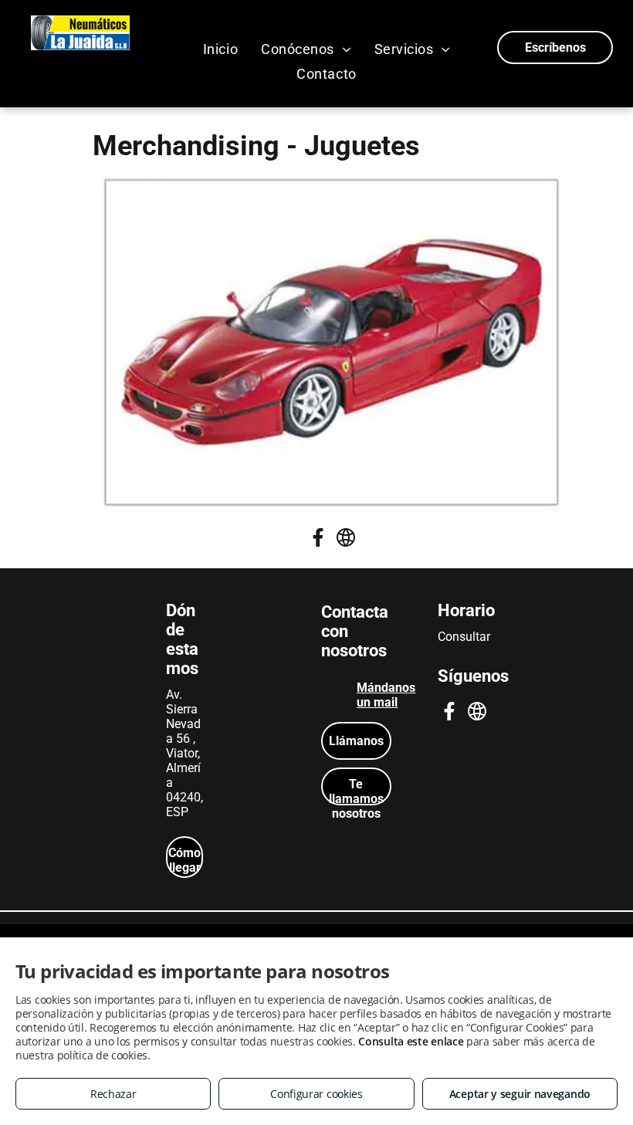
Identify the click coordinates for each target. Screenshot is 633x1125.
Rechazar (113, 1093)
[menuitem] (220, 48)
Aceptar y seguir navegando (520, 1093)
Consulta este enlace (410, 1041)
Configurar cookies (316, 1093)
